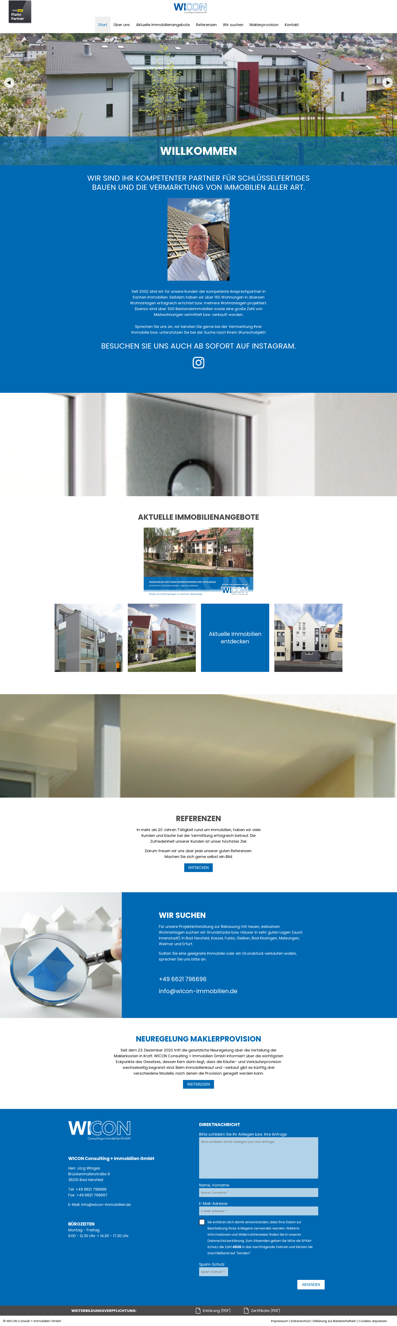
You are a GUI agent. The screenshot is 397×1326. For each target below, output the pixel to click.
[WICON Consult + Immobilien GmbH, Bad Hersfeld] (190, 8)
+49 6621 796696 (183, 979)
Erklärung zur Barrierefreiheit (334, 1321)
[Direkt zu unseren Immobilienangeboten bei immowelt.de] (20, 12)
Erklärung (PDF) (217, 1310)
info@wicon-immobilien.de (198, 991)
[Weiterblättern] (388, 83)
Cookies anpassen (373, 1321)
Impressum (279, 1321)
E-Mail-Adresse (213, 1203)
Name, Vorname (214, 1185)
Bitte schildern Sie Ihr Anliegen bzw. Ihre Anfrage (243, 1134)
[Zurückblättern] (9, 83)
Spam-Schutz (212, 1264)
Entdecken (198, 867)
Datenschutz (301, 1321)
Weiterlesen (198, 1084)
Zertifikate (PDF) (265, 1310)
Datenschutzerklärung (225, 1240)
